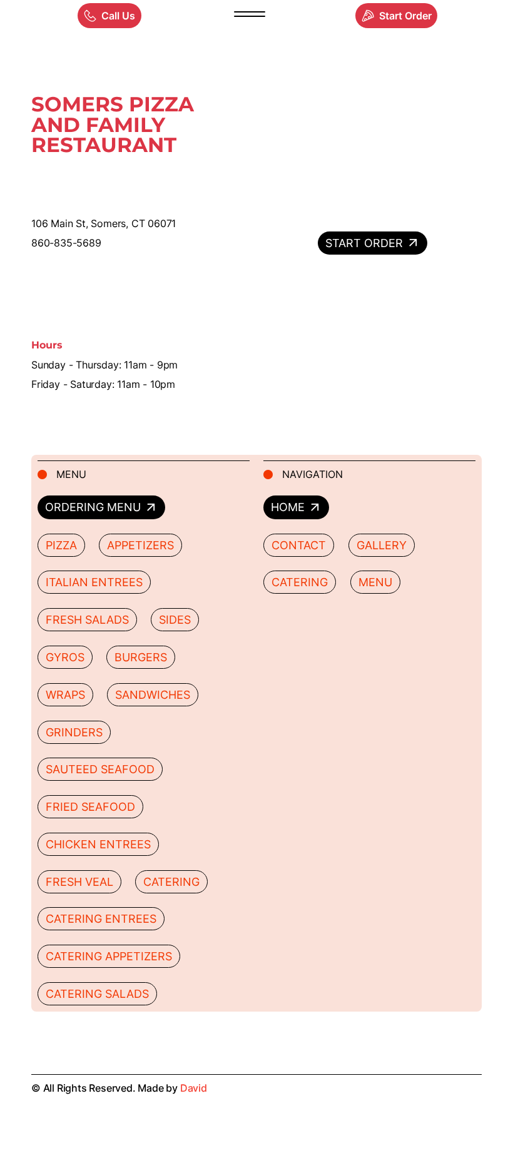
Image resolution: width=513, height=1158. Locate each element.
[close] (249, 15)
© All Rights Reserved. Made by (119, 1088)
